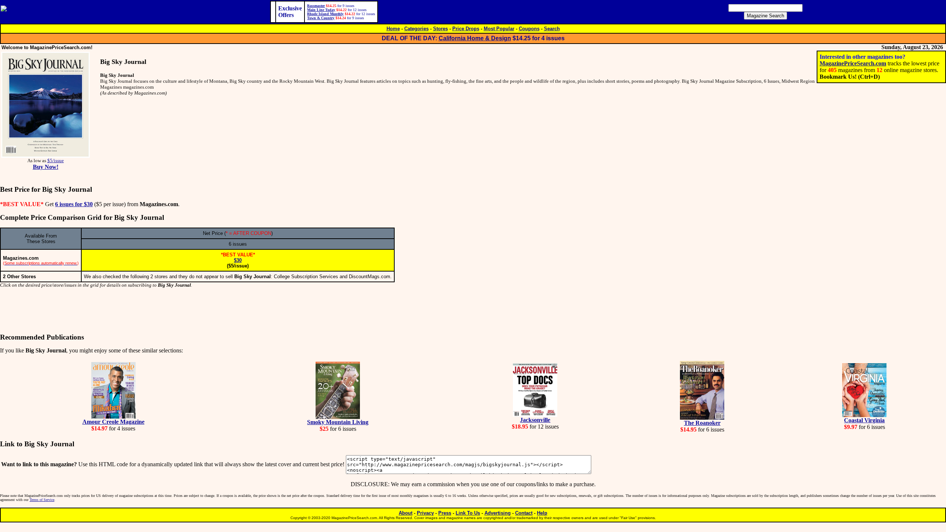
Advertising (497, 513)
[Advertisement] (473, 310)
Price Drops (465, 28)
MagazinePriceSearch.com (853, 63)
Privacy (425, 513)
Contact (523, 513)
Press (444, 513)
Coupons (529, 28)
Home (393, 28)
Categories (416, 28)
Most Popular (499, 28)
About (405, 513)
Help (542, 513)
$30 (238, 260)
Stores (440, 28)
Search (552, 28)
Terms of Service (42, 500)
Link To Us (468, 513)
